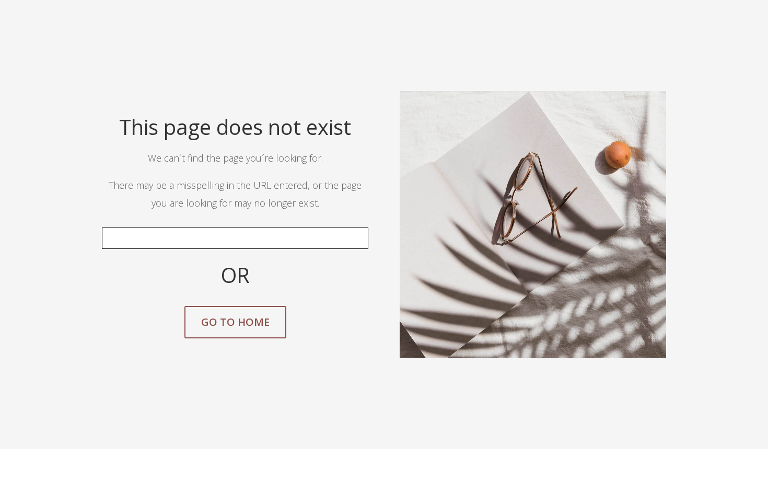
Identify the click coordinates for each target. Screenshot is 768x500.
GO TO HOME (235, 322)
